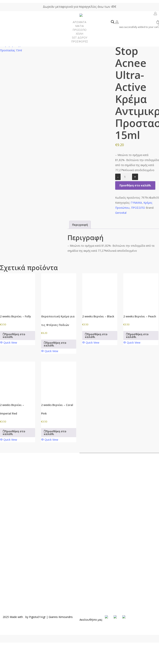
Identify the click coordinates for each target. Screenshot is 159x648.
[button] (17, 335)
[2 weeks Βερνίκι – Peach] (140, 290)
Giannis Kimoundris (61, 617)
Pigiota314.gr (37, 617)
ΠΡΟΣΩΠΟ (138, 207)
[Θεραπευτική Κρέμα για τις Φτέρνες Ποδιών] (58, 290)
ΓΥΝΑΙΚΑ (136, 202)
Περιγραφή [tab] (80, 225)
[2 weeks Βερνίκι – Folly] (17, 290)
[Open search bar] (113, 22)
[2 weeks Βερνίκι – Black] (99, 290)
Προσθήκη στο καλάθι (135, 185)
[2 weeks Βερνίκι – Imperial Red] (17, 379)
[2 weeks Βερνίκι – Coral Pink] (58, 379)
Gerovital (120, 213)
